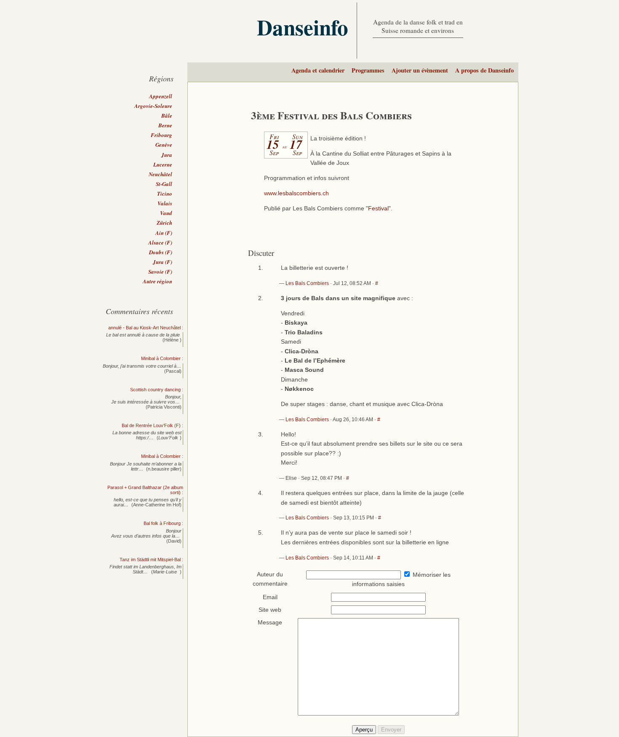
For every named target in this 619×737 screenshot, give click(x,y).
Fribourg (161, 135)
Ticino (164, 193)
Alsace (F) (160, 242)
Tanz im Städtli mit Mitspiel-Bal (150, 559)
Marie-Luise (165, 571)
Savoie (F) (160, 271)
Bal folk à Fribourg (162, 523)
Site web (270, 610)
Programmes (368, 70)
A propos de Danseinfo (484, 70)
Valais (164, 203)
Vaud (166, 213)
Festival (378, 208)
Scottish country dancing (155, 389)
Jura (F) (162, 262)
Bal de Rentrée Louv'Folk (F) (151, 425)
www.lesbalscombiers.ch (296, 193)
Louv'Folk (168, 437)
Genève (163, 144)
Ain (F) (163, 233)
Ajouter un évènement (420, 70)
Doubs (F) (160, 252)
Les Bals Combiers (307, 283)
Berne (165, 125)
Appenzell (160, 96)
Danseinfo (302, 27)
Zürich (164, 222)
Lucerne (162, 164)
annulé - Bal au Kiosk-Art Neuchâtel (144, 327)
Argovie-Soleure (153, 106)
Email (270, 597)
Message (270, 622)
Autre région (157, 281)
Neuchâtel (160, 174)
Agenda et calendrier (317, 70)
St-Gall (164, 184)
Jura (166, 155)
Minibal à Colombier (161, 358)
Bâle (166, 115)
